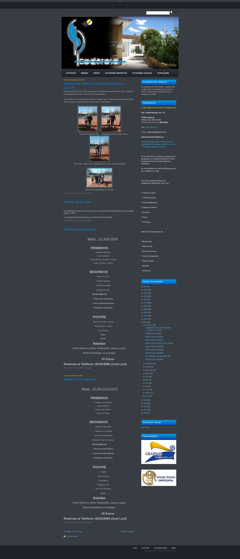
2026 (145, 287)
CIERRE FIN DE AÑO (77, 202)
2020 (145, 306)
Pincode (174, 551)
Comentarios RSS (160, 548)
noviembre (149, 363)
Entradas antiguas (127, 531)
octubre (148, 367)
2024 (145, 293)
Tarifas (96, 73)
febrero (147, 393)
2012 (145, 406)
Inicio (135, 548)
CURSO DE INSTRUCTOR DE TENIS (159, 343)
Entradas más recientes (73, 531)
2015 (145, 322)
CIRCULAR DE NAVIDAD (154, 350)
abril (146, 386)
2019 (145, 309)
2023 (145, 296)
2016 (145, 319)
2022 (145, 300)
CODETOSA (160, 551)
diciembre (148, 325)
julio (146, 376)
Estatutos (71, 73)
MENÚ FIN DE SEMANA (79, 229)
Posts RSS (146, 548)
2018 (145, 312)
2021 (145, 303)
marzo (147, 389)
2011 (145, 410)
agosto (147, 373)
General (144, 427)
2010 (145, 413)
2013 (145, 403)
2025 (145, 290)
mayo (147, 383)
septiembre (149, 370)
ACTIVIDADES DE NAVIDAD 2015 (158, 356)
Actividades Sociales (142, 73)
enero (147, 396)
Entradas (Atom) (72, 536)
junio (147, 380)
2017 (145, 316)
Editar (173, 548)
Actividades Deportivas (116, 73)
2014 (145, 400)
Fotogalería (163, 73)
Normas (84, 73)
